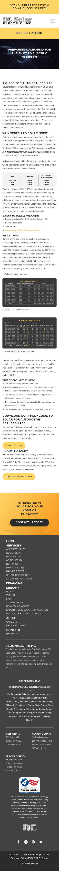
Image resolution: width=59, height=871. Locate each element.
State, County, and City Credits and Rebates (22, 230)
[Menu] (53, 21)
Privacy (45, 858)
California (29, 690)
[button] (18, 842)
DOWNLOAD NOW (13, 445)
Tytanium (34, 864)
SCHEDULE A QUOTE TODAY (18, 477)
